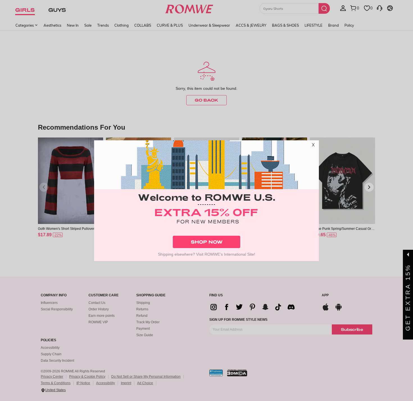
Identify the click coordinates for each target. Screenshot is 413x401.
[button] (313, 146)
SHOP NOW (207, 241)
